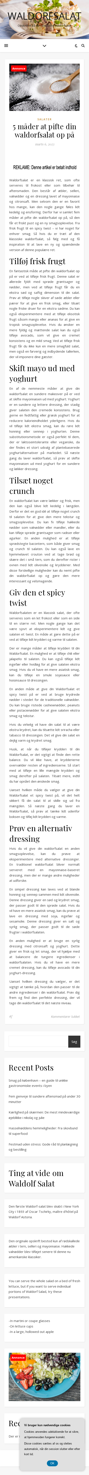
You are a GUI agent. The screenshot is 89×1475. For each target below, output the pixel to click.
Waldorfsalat (44, 16)
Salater (44, 119)
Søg (74, 1041)
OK (52, 1463)
